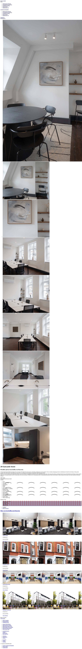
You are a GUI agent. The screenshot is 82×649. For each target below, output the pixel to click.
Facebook (4, 639)
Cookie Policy (5, 647)
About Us (4, 635)
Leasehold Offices (7, 4)
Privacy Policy (5, 646)
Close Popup (2, 618)
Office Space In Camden (7, 625)
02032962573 (2, 18)
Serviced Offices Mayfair (7, 628)
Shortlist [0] (6, 7)
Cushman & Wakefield (4, 9)
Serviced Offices (7, 3)
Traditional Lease (6, 622)
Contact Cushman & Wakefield (8, 645)
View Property (5, 541)
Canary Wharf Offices (6, 624)
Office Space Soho (6, 629)
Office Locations (6, 620)
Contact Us (2, 17)
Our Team (5, 6)
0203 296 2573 (5, 634)
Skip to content (3, 0)
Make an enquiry (6, 508)
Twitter (4, 640)
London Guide (6, 5)
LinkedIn (4, 641)
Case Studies (5, 636)
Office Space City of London (8, 627)
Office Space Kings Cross (7, 626)
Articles (4, 637)
